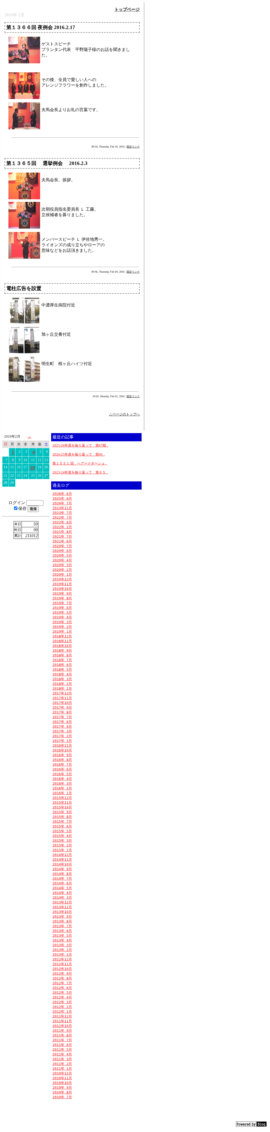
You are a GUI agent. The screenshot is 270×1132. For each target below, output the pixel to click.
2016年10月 (62, 750)
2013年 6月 (62, 931)
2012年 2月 (62, 1007)
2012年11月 (62, 964)
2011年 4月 (62, 1054)
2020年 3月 (62, 565)
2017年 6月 (62, 722)
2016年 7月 (62, 764)
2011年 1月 (62, 1069)
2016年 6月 (62, 769)
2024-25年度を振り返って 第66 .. (78, 454)
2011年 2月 (62, 1064)
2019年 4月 (62, 617)
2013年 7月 (62, 926)
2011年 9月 (62, 1030)
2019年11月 (62, 584)
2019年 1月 (62, 631)
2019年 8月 (62, 598)
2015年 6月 (62, 826)
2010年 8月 (62, 1092)
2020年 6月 (62, 551)
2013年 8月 (62, 921)
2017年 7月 (62, 717)
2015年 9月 (62, 812)
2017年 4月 (62, 726)
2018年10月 (62, 646)
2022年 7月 (62, 517)
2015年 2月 (62, 845)
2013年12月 (62, 902)
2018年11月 (62, 641)
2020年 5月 (62, 555)
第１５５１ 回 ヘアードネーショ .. (79, 463)
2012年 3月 (62, 1002)
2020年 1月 (62, 574)
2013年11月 (62, 907)
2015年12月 (62, 798)
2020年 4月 (62, 560)
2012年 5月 (62, 992)
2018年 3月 (62, 679)
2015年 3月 (62, 840)
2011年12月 (62, 1016)
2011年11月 (62, 1021)
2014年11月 (62, 859)
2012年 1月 (62, 1011)
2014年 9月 (62, 869)
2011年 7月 (62, 1040)
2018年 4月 (62, 674)
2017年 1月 (62, 741)
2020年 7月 (62, 546)
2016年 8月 (62, 760)
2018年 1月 (62, 688)
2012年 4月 (62, 997)
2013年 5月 (62, 935)
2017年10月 (62, 703)
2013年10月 (62, 912)
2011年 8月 (62, 1035)
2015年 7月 (62, 821)
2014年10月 (62, 864)
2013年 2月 (62, 950)
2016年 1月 (62, 793)
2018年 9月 (62, 650)
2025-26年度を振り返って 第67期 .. (80, 445)
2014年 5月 (62, 888)
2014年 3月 (62, 897)
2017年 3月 (62, 731)
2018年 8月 (62, 655)
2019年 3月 (62, 622)
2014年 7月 (62, 878)
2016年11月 (62, 745)
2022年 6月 (62, 522)
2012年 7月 (62, 983)
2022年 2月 (62, 527)
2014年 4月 (62, 893)
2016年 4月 (62, 779)
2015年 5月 (62, 831)
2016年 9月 (62, 755)
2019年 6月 (62, 608)
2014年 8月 (62, 874)
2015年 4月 (62, 836)
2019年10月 (62, 589)
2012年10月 (62, 969)
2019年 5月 (62, 612)
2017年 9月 (62, 707)
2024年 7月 (62, 503)
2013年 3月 (62, 945)
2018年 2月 (62, 684)
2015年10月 (62, 807)
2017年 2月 (62, 736)
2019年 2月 (62, 627)
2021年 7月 (62, 536)
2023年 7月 (62, 513)
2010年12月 (62, 1073)
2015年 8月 (62, 817)
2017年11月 (62, 698)
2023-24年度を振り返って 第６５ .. (80, 472)
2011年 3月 (62, 1059)
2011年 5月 (62, 1050)
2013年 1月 (62, 954)
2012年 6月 (62, 988)
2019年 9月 (62, 593)
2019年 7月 (62, 603)
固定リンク (133, 146)
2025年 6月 (62, 498)
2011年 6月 (62, 1045)
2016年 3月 (62, 783)
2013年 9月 (62, 916)
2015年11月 (62, 802)
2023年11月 (62, 508)
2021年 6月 (62, 541)
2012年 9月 (62, 973)
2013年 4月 (62, 940)
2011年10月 (62, 1026)
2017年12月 (62, 693)
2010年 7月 (62, 1097)
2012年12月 (62, 959)
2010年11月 (62, 1078)
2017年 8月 (62, 712)
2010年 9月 (62, 1088)
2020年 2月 (62, 570)
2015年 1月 (62, 850)
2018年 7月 (62, 660)
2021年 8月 (62, 532)
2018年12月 (62, 636)
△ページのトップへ (124, 414)
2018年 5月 (62, 669)
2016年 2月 (62, 788)
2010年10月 (62, 1083)
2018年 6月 (62, 665)
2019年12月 (62, 579)
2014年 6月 (62, 883)
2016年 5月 (62, 774)
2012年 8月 (62, 978)
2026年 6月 (62, 494)
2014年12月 (62, 855)
